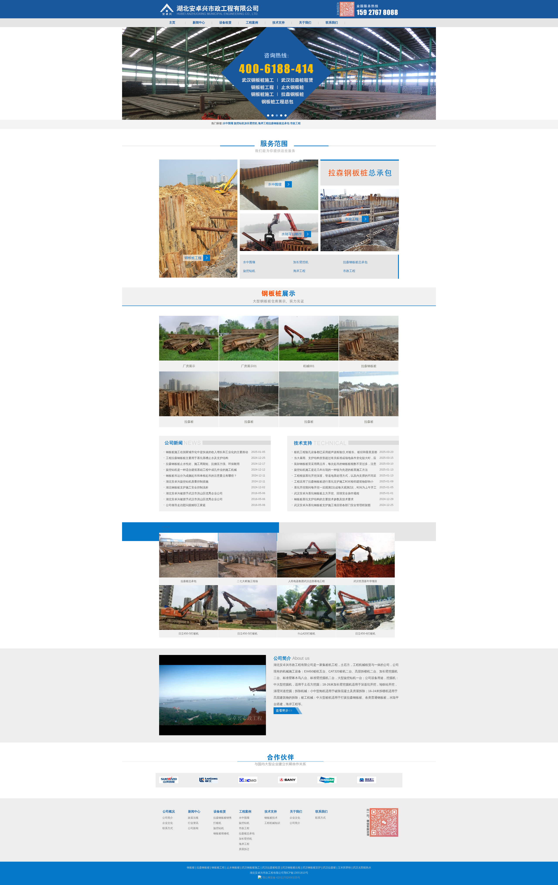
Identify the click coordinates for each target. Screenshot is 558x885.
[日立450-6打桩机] (365, 607)
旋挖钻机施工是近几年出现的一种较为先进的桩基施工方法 (331, 469)
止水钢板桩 (233, 867)
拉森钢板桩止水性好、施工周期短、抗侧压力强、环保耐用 (203, 464)
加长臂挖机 (250, 123)
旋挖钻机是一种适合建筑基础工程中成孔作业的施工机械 (201, 469)
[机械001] (309, 338)
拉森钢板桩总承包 (279, 123)
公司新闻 (193, 828)
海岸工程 (263, 123)
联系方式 (167, 828)
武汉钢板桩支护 (312, 867)
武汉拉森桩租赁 (271, 867)
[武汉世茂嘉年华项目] (365, 555)
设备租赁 (220, 811)
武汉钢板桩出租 (291, 867)
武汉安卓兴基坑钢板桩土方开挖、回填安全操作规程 (326, 493)
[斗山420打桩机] (306, 607)
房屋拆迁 (244, 849)
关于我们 (296, 811)
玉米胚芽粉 (344, 867)
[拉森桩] (189, 393)
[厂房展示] (189, 338)
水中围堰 (228, 123)
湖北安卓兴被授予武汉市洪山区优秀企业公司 (194, 493)
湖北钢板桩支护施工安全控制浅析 (187, 487)
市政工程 (295, 123)
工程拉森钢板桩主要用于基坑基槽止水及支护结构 (197, 458)
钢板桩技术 (270, 817)
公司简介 (167, 817)
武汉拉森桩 (329, 867)
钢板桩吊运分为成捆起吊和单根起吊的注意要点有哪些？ (201, 475)
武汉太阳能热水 (362, 867)
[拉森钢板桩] (368, 338)
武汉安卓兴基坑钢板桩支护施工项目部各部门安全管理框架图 (332, 505)
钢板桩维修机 (221, 833)
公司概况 (169, 811)
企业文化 (167, 823)
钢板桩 (191, 867)
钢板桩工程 (218, 867)
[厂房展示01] (249, 338)
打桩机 (217, 823)
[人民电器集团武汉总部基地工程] (306, 555)
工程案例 (245, 811)
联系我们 (321, 811)
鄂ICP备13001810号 (296, 872)
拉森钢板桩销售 (222, 817)
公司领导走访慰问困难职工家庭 (186, 505)
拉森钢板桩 (203, 867)
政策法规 (193, 817)
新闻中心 (194, 811)
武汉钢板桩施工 (251, 867)
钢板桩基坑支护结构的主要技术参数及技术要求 (324, 499)
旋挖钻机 (239, 123)
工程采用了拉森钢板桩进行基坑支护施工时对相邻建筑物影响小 (333, 481)
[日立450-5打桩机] (188, 607)
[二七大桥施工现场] (247, 555)
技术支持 (271, 811)
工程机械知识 (272, 823)
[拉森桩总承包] (188, 555)
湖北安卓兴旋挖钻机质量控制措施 (187, 481)
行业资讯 (193, 823)
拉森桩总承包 (247, 833)
